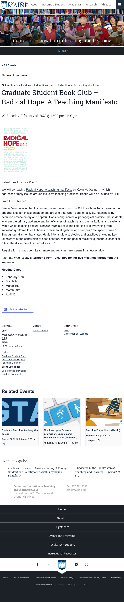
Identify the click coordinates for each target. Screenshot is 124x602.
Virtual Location (40, 330)
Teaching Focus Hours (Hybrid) (103, 430)
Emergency (116, 577)
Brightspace (62, 527)
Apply (5, 577)
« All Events (9, 65)
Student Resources (20, 577)
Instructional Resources (62, 553)
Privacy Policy (67, 577)
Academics (75, 4)
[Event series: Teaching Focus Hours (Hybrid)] (98, 440)
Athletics (106, 4)
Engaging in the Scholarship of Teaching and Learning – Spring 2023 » (98, 471)
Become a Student (53, 4)
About (34, 4)
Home (62, 509)
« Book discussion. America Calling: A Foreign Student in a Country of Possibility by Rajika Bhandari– (37, 471)
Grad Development (11, 374)
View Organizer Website (76, 333)
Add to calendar (18, 309)
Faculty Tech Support (62, 544)
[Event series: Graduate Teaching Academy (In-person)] (4, 444)
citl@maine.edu (76, 490)
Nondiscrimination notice (45, 577)
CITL (66, 330)
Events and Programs (62, 536)
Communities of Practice (14, 370)
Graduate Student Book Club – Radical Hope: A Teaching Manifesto (14, 359)
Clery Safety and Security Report (92, 577)
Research (91, 4)
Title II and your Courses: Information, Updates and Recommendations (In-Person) (60, 434)
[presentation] (20, 412)
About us (62, 518)
